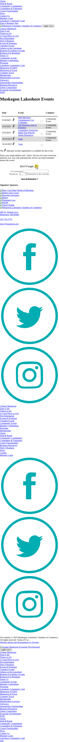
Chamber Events (7, 46)
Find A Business (7, 23)
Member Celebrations (9, 60)
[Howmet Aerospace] (29, 195)
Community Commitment (11, 6)
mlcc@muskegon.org (9, 224)
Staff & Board (6, 3)
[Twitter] (29, 344)
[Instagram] (29, 404)
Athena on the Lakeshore (11, 48)
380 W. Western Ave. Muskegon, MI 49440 (9, 213)
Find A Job (4, 31)
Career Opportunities (9, 11)
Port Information (7, 38)
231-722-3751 (6, 219)
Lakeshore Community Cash (12, 21)
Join (16, 23)
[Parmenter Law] (29, 200)
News (2, 13)
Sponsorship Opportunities (11, 82)
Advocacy (4, 80)
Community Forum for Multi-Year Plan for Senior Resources (28, 132)
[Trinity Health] (29, 205)
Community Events (8, 58)
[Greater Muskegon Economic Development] (20, 647)
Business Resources (8, 85)
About (2, 1)
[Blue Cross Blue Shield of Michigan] (29, 190)
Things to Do (6, 33)
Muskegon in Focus (8, 70)
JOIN (2, 92)
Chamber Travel (7, 73)
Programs (4, 63)
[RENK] (29, 202)
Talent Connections (8, 87)
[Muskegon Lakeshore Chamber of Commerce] (21, 26)
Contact (3, 453)
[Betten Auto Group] (29, 193)
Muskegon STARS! (8, 68)
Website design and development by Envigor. (19, 642)
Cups (20, 139)
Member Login (6, 18)
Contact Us (5, 16)
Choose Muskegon (8, 28)
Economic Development (10, 90)
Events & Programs (8, 43)
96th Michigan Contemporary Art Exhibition (26, 120)
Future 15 (4, 55)
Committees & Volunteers (11, 8)
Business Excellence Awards (12, 51)
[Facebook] (29, 285)
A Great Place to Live (9, 36)
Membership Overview (10, 78)
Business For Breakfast (10, 53)
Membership (5, 75)
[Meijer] (29, 198)
